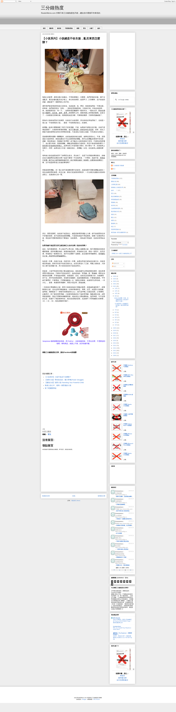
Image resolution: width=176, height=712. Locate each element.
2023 (114, 281)
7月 (116, 310)
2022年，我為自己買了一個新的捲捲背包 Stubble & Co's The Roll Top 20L (122, 637)
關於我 (51, 28)
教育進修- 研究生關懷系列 (118, 232)
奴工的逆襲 (119, 533)
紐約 (98, 28)
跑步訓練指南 (115, 196)
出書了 (92, 28)
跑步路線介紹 (115, 211)
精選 (78, 28)
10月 (116, 293)
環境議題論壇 (115, 199)
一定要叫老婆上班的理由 (122, 549)
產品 (112, 217)
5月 (116, 315)
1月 (116, 325)
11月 (116, 291)
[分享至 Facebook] (48, 431)
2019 (114, 330)
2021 (114, 286)
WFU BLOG (116, 618)
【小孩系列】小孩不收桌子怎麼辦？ (58, 377)
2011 (114, 350)
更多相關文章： (48, 374)
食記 (112, 226)
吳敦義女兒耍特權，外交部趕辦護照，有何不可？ (128, 525)
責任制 (59, 28)
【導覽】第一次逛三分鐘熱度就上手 (121, 253)
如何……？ (114, 190)
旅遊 (112, 214)
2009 (114, 355)
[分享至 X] (47, 431)
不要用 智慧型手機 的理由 (122, 541)
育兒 (84, 28)
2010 (114, 353)
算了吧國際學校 (50, 388)
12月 (116, 288)
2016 (114, 338)
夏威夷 (113, 223)
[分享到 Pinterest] (50, 431)
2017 (114, 335)
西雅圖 (113, 202)
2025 (114, 276)
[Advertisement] (74, 19)
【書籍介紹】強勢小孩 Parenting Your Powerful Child (64, 382)
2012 (114, 348)
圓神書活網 (122, 141)
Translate (124, 244)
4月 (116, 317)
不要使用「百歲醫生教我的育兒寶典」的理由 (127, 518)
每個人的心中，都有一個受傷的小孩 (58, 385)
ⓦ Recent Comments (129, 572)
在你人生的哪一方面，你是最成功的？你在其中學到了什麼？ (121, 299)
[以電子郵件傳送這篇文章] (43, 431)
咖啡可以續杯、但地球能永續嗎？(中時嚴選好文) (128, 496)
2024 (114, 278)
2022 (114, 284)
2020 (114, 328)
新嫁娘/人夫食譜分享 (117, 187)
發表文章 (116, 263)
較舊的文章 (101, 496)
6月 (116, 312)
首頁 (44, 28)
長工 (114, 169)
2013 (114, 345)
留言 (114, 266)
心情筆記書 (114, 184)
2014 (114, 343)
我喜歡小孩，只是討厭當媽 (122, 565)
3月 (116, 320)
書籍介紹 (113, 181)
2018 (114, 333)
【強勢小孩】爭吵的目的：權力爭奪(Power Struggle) (64, 380)
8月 (116, 296)
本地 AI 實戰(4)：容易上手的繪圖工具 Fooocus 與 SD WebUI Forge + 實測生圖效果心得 (122, 621)
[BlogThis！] (45, 431)
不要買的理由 (69, 28)
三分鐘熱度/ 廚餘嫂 (118, 165)
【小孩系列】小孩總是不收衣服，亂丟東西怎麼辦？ (121, 305)
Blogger (84, 699)
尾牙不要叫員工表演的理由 (122, 511)
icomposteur (117, 626)
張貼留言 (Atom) (75, 500)
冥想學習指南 (115, 229)
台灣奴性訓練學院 (120, 504)
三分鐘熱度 (52, 8)
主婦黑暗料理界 (115, 208)
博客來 (122, 139)
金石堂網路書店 (122, 143)
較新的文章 (46, 496)
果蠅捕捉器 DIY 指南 (121, 557)
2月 (116, 322)
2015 (114, 340)
